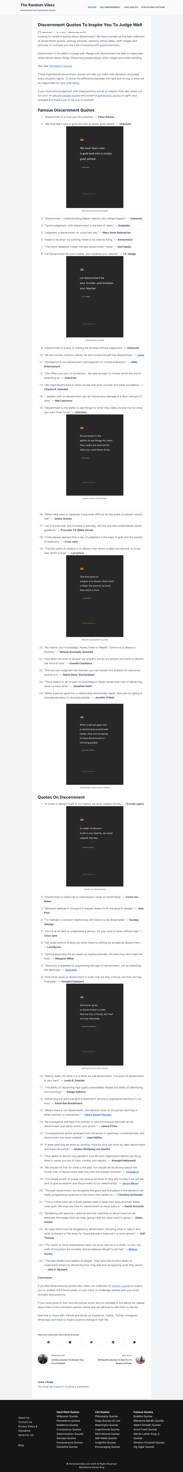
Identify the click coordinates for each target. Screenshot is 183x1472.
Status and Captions (153, 7)
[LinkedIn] (113, 1342)
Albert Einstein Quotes (147, 1424)
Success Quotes (66, 1438)
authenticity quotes (109, 95)
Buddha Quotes (143, 1416)
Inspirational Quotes (77, 32)
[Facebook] (48, 1342)
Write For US (25, 1435)
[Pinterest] (91, 1342)
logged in (59, 1386)
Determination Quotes (70, 1433)
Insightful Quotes (105, 1442)
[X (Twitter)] (70, 1342)
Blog (21, 1445)
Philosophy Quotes (106, 1416)
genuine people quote (65, 95)
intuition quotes (121, 1285)
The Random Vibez (37, 5)
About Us (23, 1417)
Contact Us (25, 1421)
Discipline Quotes (67, 1446)
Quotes (92, 7)
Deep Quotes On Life (107, 1420)
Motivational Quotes (107, 1433)
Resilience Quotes (67, 1424)
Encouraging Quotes (107, 1446)
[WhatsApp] (134, 1342)
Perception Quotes (60, 65)
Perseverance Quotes (69, 1442)
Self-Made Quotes (106, 1438)
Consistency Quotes (69, 1429)
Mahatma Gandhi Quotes (149, 1420)
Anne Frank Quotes (145, 1429)
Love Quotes (131, 7)
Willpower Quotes (67, 1416)
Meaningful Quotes (106, 1424)
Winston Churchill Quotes (149, 1442)
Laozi (140, 355)
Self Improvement (110, 7)
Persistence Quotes (68, 1420)
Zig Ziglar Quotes (144, 1446)
